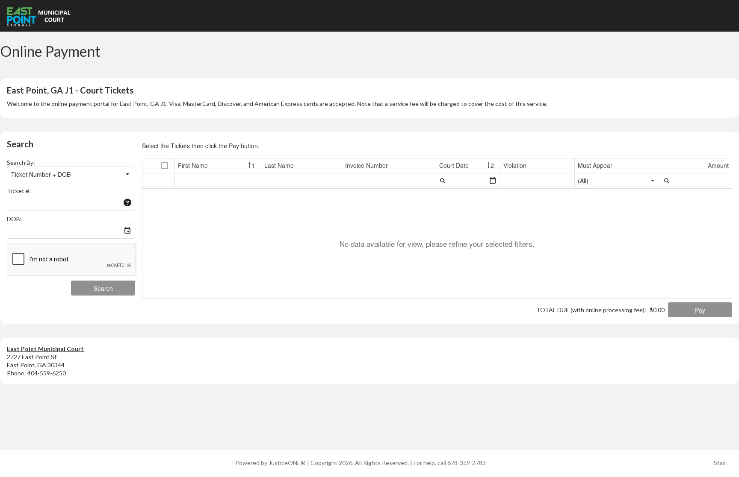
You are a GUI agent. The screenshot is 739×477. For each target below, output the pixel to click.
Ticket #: (19, 190)
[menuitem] (442, 180)
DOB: (14, 218)
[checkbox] (164, 166)
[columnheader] (164, 165)
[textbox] (64, 202)
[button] (127, 174)
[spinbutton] (696, 180)
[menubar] (442, 180)
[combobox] (63, 174)
